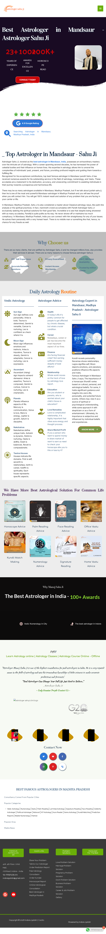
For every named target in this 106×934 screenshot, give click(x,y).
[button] (53, 797)
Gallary (59, 897)
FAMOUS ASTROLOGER (13, 853)
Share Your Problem (37, 860)
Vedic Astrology (13, 809)
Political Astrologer (24, 812)
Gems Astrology (70, 812)
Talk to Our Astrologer (38, 864)
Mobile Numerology (22, 816)
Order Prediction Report (39, 867)
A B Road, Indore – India (13, 871)
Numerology (25, 809)
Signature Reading (73, 809)
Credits (41, 920)
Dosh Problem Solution (65, 880)
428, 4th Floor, (9, 864)
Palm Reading (42, 809)
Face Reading (87, 809)
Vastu (34, 809)
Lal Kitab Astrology (57, 809)
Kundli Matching (84, 812)
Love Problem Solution (65, 862)
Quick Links (39, 851)
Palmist (34, 816)
